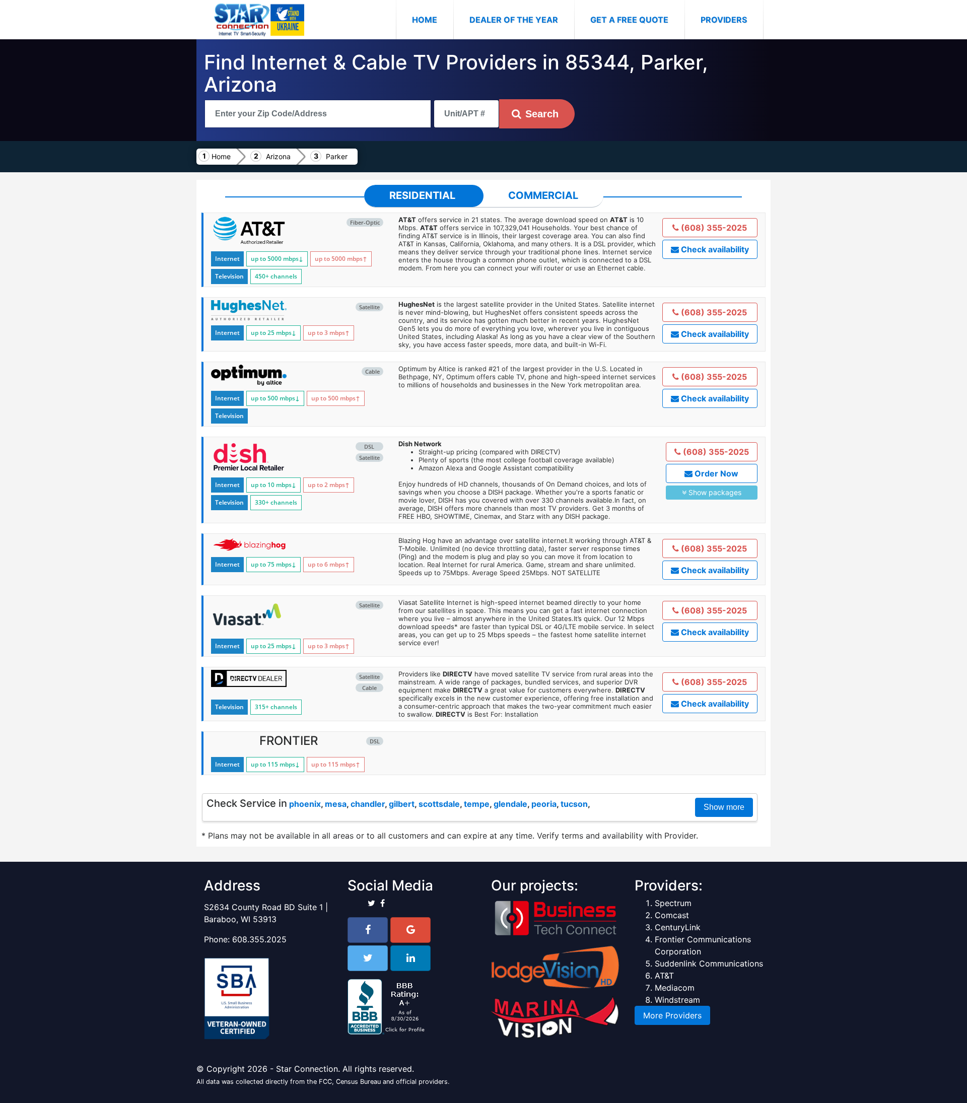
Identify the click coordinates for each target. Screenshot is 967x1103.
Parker (337, 156)
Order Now (715, 473)
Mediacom (675, 988)
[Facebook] (368, 930)
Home (432, 19)
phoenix (305, 804)
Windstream (677, 1000)
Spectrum (673, 903)
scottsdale (439, 804)
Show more (724, 807)
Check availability (714, 249)
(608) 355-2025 (713, 228)
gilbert (402, 804)
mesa (336, 804)
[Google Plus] (410, 930)
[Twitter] (368, 958)
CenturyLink (678, 927)
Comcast (672, 915)
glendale (510, 804)
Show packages (713, 492)
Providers (724, 20)
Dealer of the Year (513, 20)
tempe (477, 804)
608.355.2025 (259, 939)
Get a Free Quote (629, 20)
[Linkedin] (410, 958)
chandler (368, 804)
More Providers (672, 1015)
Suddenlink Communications (709, 963)
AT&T (664, 976)
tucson (574, 804)
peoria (544, 804)
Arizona (278, 156)
